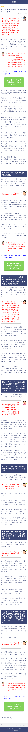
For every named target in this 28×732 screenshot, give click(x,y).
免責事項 (19, 728)
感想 (14, 2)
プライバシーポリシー (11, 728)
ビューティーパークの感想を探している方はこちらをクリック (14, 82)
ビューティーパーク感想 (7, 717)
